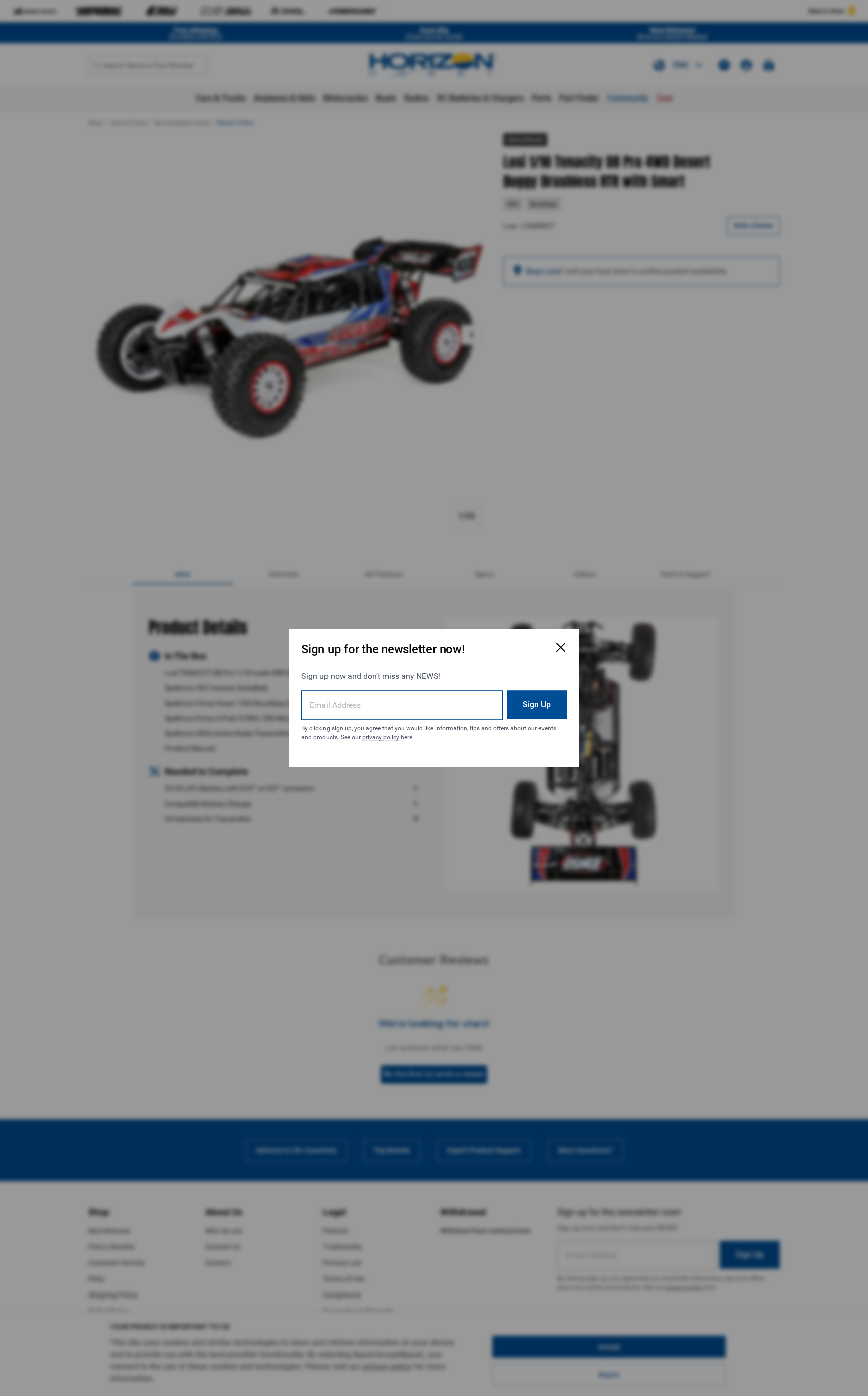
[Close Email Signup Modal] (561, 647)
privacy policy (380, 737)
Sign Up (537, 704)
